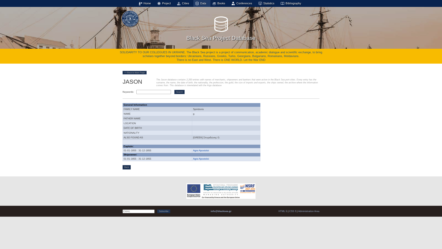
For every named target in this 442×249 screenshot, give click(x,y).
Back (126, 167)
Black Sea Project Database (221, 38)
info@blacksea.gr (221, 211)
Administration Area (308, 211)
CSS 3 (292, 211)
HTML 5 (282, 211)
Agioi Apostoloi (201, 150)
